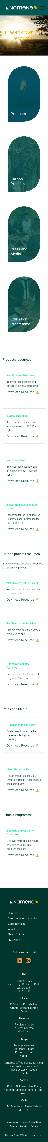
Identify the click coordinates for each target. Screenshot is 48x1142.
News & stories (17, 934)
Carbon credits (16, 923)
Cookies (24, 1126)
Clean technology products (24, 918)
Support (14, 1126)
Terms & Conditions (31, 1122)
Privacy (34, 1126)
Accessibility (13, 1122)
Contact (12, 913)
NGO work (14, 939)
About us (13, 929)
